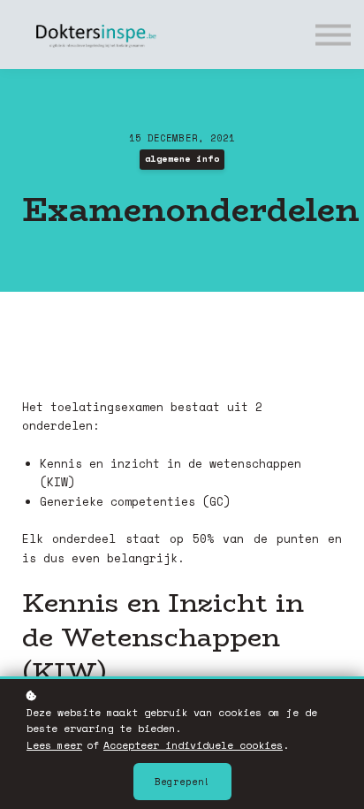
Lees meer (54, 744)
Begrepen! (182, 782)
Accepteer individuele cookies (193, 744)
